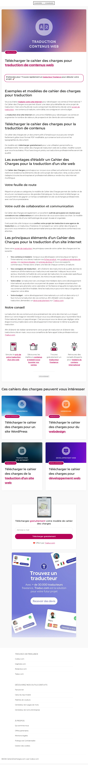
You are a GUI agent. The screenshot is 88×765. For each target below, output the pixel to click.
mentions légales (27, 262)
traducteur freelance (52, 77)
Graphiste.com (20, 664)
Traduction (11, 52)
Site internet (44, 376)
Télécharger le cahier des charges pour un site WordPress (20, 427)
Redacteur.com (21, 669)
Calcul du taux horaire (23, 695)
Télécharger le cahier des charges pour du (64, 427)
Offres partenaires (21, 731)
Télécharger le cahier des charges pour (64, 473)
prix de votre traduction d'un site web (13, 357)
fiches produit (50, 259)
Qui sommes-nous (22, 726)
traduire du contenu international (75, 362)
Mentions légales (21, 736)
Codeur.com (19, 659)
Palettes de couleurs (22, 700)
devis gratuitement (41, 301)
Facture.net (19, 690)
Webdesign (54, 416)
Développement (12, 416)
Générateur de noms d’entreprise (27, 710)
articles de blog (45, 262)
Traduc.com (58, 301)
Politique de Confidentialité (25, 741)
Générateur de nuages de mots (27, 705)
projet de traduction (23, 248)
